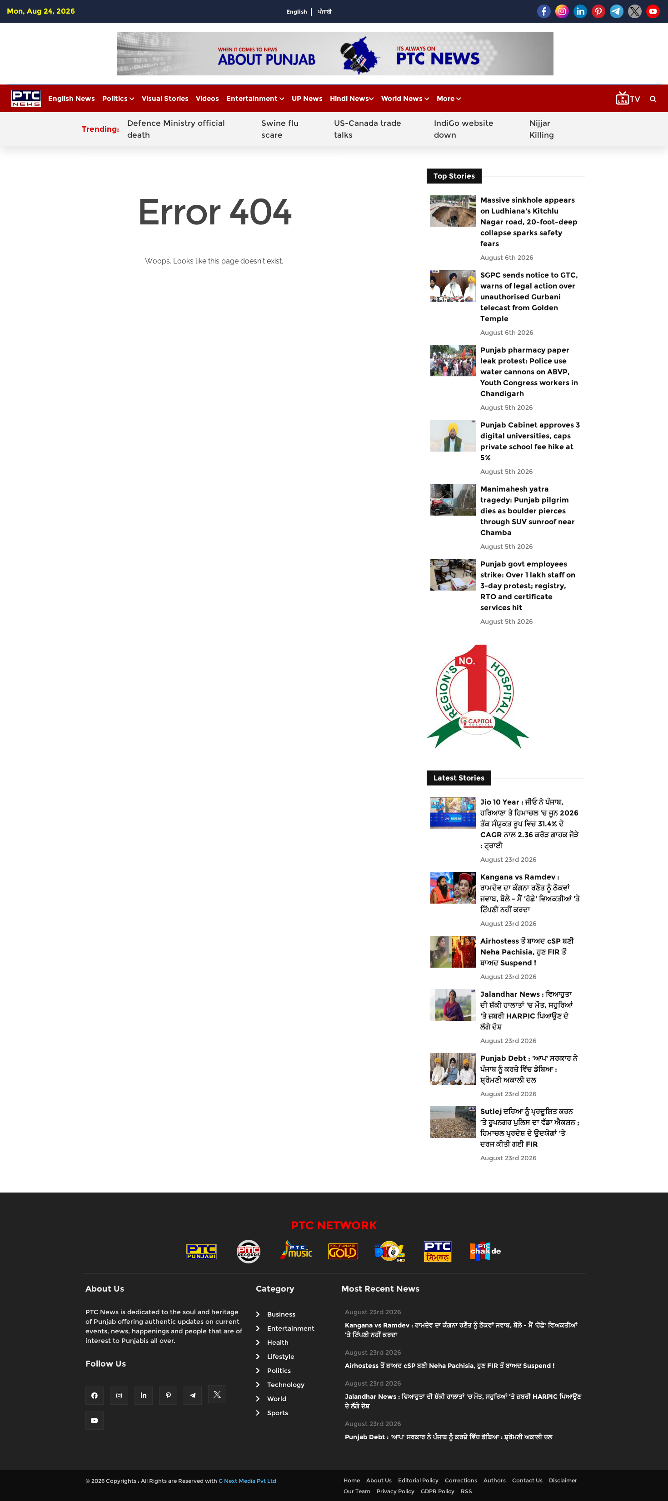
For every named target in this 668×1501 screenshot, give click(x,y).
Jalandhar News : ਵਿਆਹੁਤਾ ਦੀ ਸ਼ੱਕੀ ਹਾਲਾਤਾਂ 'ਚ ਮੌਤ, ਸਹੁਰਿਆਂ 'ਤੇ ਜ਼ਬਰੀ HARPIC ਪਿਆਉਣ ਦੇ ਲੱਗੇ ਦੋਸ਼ (526, 1010)
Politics (116, 98)
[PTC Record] (248, 1251)
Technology (285, 1385)
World (276, 1399)
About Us (379, 1480)
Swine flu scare (280, 129)
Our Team (357, 1491)
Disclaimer (563, 1480)
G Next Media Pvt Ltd (247, 1480)
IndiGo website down (464, 129)
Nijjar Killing (541, 129)
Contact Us (527, 1480)
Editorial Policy (418, 1480)
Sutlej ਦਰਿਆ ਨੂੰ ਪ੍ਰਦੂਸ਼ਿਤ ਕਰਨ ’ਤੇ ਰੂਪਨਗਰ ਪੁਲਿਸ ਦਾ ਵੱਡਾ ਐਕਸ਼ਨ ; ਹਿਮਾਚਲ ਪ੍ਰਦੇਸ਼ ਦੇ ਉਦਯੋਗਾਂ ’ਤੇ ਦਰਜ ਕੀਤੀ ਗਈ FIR (529, 1127)
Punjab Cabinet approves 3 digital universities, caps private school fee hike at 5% (530, 441)
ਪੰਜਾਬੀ (325, 11)
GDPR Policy (437, 1491)
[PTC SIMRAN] (437, 1251)
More (446, 98)
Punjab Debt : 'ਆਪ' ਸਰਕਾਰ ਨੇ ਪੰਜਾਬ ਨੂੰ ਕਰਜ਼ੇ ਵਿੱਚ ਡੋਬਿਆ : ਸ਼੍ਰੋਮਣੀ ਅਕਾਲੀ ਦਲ (529, 1069)
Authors (495, 1480)
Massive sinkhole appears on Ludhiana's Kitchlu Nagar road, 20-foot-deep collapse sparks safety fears (529, 222)
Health (278, 1342)
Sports (277, 1413)
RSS (466, 1491)
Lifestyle (280, 1356)
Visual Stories (165, 98)
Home (352, 1480)
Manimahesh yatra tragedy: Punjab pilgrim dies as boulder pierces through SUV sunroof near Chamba (527, 511)
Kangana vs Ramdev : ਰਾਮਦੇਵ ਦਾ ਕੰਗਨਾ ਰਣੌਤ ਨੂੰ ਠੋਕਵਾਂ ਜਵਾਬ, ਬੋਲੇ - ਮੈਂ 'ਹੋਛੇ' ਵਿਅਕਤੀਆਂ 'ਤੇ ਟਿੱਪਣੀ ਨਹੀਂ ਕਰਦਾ (530, 893)
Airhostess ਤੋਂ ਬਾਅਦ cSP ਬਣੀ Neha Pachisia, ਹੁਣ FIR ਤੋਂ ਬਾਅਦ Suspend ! (527, 952)
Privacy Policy (395, 1491)
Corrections (461, 1480)
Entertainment (252, 98)
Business (281, 1314)
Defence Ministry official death (176, 129)
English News (71, 98)
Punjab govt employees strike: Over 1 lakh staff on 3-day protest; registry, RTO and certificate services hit (527, 586)
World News (402, 98)
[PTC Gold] (343, 1251)
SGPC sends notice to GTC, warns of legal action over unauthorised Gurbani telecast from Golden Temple (529, 297)
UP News (307, 98)
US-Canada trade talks (367, 129)
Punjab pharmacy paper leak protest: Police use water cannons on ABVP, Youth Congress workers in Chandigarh (529, 372)
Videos (207, 98)
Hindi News (349, 98)
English (296, 11)
